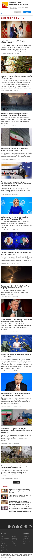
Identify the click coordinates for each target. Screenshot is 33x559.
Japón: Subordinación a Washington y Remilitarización (13, 41)
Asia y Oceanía (5, 539)
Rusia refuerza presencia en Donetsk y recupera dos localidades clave (14, 466)
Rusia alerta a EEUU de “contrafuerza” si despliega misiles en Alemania (15, 286)
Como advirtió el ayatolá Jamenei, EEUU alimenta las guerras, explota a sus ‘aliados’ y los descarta (16, 430)
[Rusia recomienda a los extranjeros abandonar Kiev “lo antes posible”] (16, 102)
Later (17, 12)
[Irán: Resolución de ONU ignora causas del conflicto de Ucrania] (16, 137)
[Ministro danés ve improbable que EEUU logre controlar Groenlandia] (16, 308)
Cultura (14, 545)
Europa (3, 543)
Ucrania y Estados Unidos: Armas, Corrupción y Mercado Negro (16, 77)
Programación (27, 541)
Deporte (14, 541)
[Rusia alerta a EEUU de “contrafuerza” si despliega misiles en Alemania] (16, 274)
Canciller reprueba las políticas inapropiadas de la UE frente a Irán (16, 253)
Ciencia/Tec (15, 539)
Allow (27, 12)
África (2, 541)
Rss (24, 543)
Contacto (25, 539)
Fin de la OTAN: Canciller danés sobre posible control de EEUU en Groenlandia (16, 320)
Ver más (16, 482)
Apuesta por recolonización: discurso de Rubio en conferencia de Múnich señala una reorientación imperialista (16, 183)
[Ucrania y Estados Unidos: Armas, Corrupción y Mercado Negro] (16, 64)
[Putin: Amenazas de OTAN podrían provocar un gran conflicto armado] (16, 382)
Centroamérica (5, 550)
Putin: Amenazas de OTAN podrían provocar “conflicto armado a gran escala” (15, 394)
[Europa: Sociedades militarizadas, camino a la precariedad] (16, 343)
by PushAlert (5, 14)
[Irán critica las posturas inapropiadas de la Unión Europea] (16, 241)
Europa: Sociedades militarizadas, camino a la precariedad (16, 355)
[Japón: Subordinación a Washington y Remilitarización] (16, 29)
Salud (13, 543)
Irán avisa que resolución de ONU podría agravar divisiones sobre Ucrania (14, 149)
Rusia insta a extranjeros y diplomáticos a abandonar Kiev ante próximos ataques (15, 114)
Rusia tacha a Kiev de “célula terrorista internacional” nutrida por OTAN (14, 218)
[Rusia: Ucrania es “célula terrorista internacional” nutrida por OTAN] (16, 205)
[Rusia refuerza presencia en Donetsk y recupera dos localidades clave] (16, 454)
